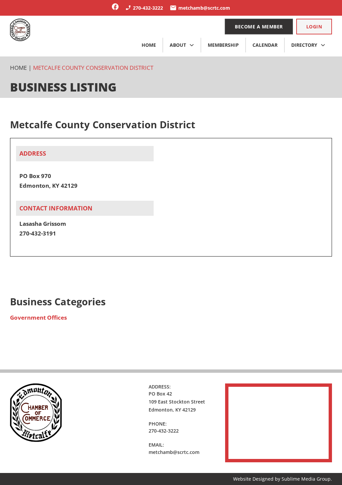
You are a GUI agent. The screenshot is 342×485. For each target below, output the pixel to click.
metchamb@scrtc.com (174, 452)
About (178, 45)
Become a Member (259, 26)
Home (149, 45)
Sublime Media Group (306, 479)
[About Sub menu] (191, 45)
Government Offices (38, 317)
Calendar (265, 45)
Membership (223, 45)
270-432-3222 (164, 431)
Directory (304, 45)
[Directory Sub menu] (323, 45)
